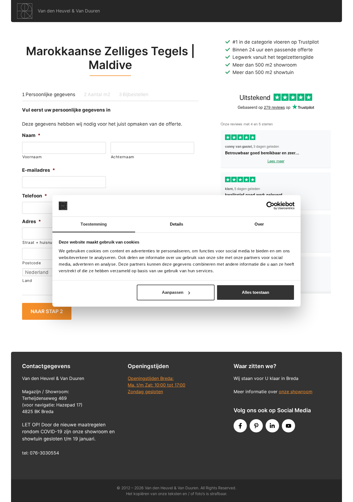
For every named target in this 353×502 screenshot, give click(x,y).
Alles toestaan (255, 292)
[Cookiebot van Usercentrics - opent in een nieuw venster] (270, 206)
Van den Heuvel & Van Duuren (69, 11)
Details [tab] (176, 224)
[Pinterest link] (256, 425)
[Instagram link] (272, 425)
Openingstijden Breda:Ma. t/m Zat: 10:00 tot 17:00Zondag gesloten (156, 385)
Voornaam (32, 157)
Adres (31, 221)
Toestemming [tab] (94, 224)
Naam (31, 135)
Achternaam (123, 157)
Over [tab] (259, 224)
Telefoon (34, 196)
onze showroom (295, 391)
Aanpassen (172, 292)
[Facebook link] (240, 425)
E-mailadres (38, 170)
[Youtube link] (288, 425)
